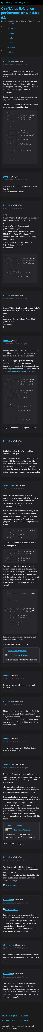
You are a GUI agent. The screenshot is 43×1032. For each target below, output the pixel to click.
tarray (11, 42)
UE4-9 (11, 52)
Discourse (16, 1026)
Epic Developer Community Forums (15, 2)
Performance (11, 47)
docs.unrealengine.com (17, 651)
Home (4, 1016)
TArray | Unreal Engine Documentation (19, 371)
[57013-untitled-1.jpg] (12, 885)
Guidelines (24, 1016)
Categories (13, 1016)
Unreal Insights (21, 655)
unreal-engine (11, 28)
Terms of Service (8, 1020)
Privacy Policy (23, 1020)
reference (11, 33)
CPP (11, 38)
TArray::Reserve (22, 830)
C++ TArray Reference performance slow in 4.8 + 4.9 (20, 12)
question (11, 23)
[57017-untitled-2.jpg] (12, 909)
